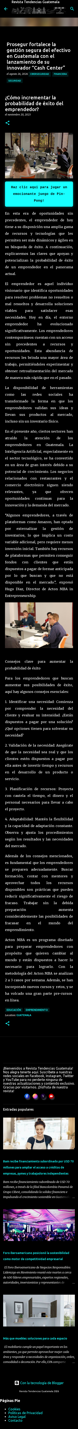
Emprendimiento (37, 1010)
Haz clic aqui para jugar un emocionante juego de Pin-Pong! (39, 194)
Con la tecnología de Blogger (41, 1383)
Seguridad (14, 80)
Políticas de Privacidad (25, 1413)
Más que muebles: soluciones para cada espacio (35, 1338)
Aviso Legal (17, 1417)
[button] (7, 123)
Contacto (15, 1420)
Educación (14, 1010)
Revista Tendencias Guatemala (35, 2)
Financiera (60, 74)
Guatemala (23, 1015)
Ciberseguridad (39, 74)
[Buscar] (72, 9)
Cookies (14, 1409)
